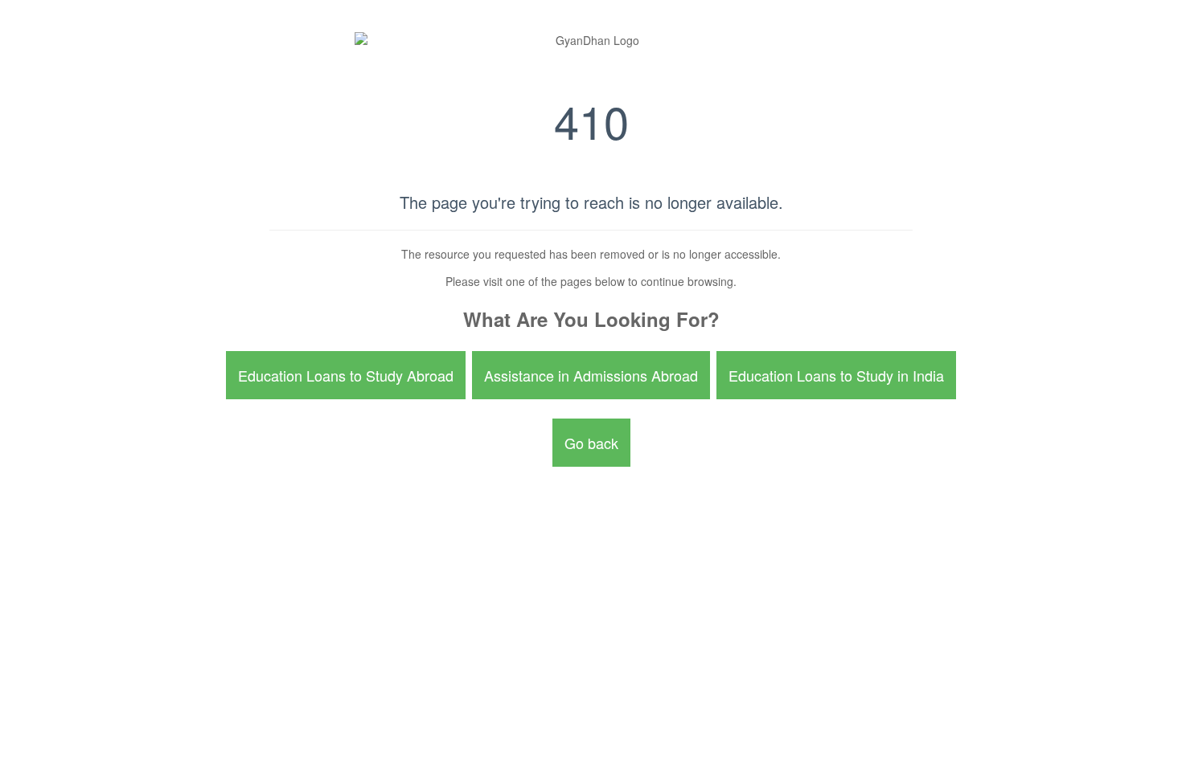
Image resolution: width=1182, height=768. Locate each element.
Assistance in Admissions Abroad (591, 375)
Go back (591, 442)
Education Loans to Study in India (836, 375)
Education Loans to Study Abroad (346, 375)
